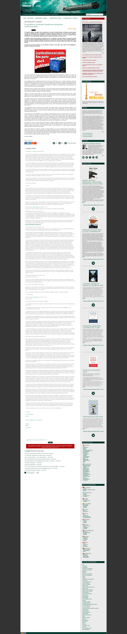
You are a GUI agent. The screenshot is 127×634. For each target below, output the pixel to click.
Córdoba (84, 467)
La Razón (85, 494)
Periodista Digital (86, 460)
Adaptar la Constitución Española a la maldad (90, 67)
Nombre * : (27, 416)
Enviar (62, 143)
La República (85, 546)
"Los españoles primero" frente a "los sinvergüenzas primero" (92, 65)
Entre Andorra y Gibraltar (87, 593)
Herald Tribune (86, 515)
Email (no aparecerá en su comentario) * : (34, 420)
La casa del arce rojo (86, 605)
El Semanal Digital (86, 451)
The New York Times (87, 516)
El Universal (85, 538)
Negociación (84, 621)
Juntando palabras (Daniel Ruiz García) (89, 604)
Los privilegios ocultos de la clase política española (92, 54)
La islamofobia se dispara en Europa (32, 470)
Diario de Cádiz (86, 468)
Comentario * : (28, 427)
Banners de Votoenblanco (88, 134)
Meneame (84, 618)
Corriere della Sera (86, 525)
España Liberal (85, 595)
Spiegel (84, 490)
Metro (84, 458)
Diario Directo (85, 447)
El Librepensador (85, 592)
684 (37, 472)
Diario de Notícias (86, 549)
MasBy (83, 616)
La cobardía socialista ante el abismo (89, 60)
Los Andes (85, 496)
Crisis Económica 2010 (86, 581)
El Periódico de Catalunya (88, 450)
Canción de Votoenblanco (87, 136)
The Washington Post (87, 517)
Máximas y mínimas (86, 617)
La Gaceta (85, 454)
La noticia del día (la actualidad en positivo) (90, 608)
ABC (84, 446)
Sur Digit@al (85, 480)
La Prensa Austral (86, 500)
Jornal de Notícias (86, 550)
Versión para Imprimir (71, 143)
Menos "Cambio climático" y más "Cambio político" (36, 457)
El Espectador (85, 505)
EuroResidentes (85, 596)
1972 (83, 564)
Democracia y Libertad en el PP (88, 587)
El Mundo (84, 448)
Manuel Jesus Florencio (86, 614)
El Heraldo (85, 506)
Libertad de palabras (86, 612)
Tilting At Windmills (85, 629)
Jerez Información (86, 476)
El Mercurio (85, 499)
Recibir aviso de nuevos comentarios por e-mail (37, 439)
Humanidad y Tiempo (86, 601)
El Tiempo (85, 507)
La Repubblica (85, 527)
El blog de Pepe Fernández (87, 591)
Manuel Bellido (85, 613)
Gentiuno (84, 600)
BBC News (85, 531)
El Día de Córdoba (86, 471)
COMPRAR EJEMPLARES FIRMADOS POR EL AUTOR (93, 205)
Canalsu (83, 577)
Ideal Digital (85, 475)
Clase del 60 (84, 580)
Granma (84, 510)
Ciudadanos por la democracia (88, 579)
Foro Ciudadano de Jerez (87, 599)
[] (83, 202)
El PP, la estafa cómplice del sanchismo (89, 76)
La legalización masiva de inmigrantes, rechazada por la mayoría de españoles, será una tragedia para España (92, 71)
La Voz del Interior (86, 495)
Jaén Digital (85, 478)
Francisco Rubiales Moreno (91, 143)
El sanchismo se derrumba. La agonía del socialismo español (92, 57)
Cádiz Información (86, 466)
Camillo (83, 576)
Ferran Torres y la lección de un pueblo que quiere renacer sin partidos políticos (42, 466)
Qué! (84, 462)
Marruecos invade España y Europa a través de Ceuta (36, 453)
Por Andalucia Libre (86, 625)
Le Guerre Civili (85, 609)
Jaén (84, 477)
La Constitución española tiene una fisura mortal (35, 455)
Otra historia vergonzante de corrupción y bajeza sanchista (37, 459)
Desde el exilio (85, 588)
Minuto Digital (85, 459)
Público (84, 461)
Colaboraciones (67, 18)
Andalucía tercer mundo (86, 569)
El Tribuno (85, 493)
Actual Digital (84, 567)
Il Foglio (84, 526)
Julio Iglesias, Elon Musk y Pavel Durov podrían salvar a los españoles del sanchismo (92, 74)
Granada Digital (86, 473)
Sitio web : (27, 423)
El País (84, 449)
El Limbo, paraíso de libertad (92, 22)
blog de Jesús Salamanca (87, 575)
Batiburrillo (84, 571)
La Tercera (85, 501)
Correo (84, 543)
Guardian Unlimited (86, 532)
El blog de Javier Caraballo (87, 589)
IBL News (85, 452)
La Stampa (85, 528)
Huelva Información (86, 474)
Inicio (24, 18)
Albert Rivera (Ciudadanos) (87, 568)
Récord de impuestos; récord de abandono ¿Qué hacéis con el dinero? (40, 461)
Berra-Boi (84, 572)
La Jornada (85, 539)
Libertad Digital (86, 453)
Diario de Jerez (86, 469)
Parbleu (83, 622)
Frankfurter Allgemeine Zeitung (89, 489)
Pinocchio (84, 624)
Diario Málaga (85, 470)
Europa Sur (85, 472)
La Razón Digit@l (86, 456)
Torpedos (75, 18)
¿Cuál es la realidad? (86, 584)
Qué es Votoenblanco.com (88, 133)
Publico (84, 551)
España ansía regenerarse (30, 464)
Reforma (84, 540)
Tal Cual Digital (86, 556)
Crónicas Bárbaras (86, 583)
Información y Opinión (41, 18)
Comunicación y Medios (55, 18)
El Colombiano (85, 504)
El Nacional (85, 554)
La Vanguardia (85, 457)
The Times (85, 534)
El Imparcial (85, 537)
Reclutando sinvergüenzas (30, 462)
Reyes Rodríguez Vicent (86, 628)
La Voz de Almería (86, 479)
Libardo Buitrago (85, 610)
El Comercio (85, 544)
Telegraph (85, 533)
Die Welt (84, 488)
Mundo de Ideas (85, 620)
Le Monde (85, 521)
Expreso (84, 545)
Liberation (85, 522)
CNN (84, 514)
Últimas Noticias (86, 557)
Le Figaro (85, 520)
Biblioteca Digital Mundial (87, 573)
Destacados (30, 18)
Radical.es (84, 626)
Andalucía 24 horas (86, 465)
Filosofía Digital (85, 597)
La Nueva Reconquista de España (88, 62)
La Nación (85, 455)
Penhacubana (85, 511)
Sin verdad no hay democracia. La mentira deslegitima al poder (38, 468)
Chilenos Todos (85, 585)
